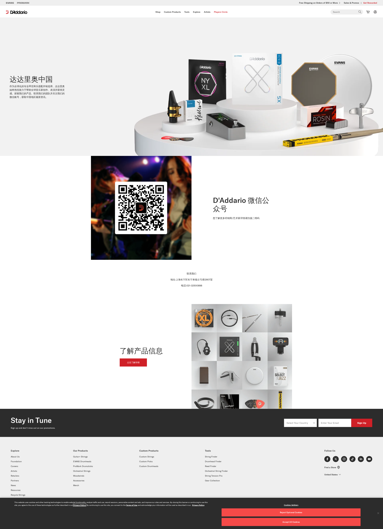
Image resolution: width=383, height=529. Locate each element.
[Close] (378, 513)
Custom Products (172, 12)
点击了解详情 (133, 362)
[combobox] (300, 423)
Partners (15, 480)
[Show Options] (314, 423)
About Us (15, 456)
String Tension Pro (213, 475)
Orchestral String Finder (216, 471)
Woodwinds (78, 475)
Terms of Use (131, 505)
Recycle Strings (18, 495)
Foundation (16, 461)
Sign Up (361, 422)
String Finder (211, 456)
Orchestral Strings (81, 471)
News (13, 485)
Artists (207, 12)
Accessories (78, 480)
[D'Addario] (16, 12)
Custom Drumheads (148, 466)
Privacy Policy (79, 505)
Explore (196, 12)
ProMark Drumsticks (83, 466)
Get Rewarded (370, 2)
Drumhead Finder (213, 461)
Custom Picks (146, 461)
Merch (76, 485)
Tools (186, 12)
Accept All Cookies (291, 522)
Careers (14, 466)
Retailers (15, 475)
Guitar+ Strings (80, 456)
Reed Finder (210, 466)
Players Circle (221, 12)
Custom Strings (146, 456)
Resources (15, 490)
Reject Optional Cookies (291, 512)
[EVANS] (10, 3)
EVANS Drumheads (82, 461)
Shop (157, 12)
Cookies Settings (291, 505)
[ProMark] (23, 3)
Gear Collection (212, 480)
